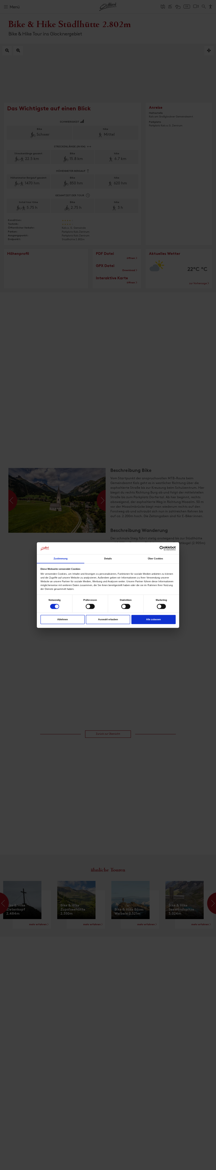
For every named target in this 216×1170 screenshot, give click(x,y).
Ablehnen (62, 619)
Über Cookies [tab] (155, 558)
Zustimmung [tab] (61, 558)
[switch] (90, 608)
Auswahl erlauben (108, 619)
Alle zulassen (153, 619)
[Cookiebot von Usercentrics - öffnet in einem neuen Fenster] (162, 548)
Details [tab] (108, 558)
